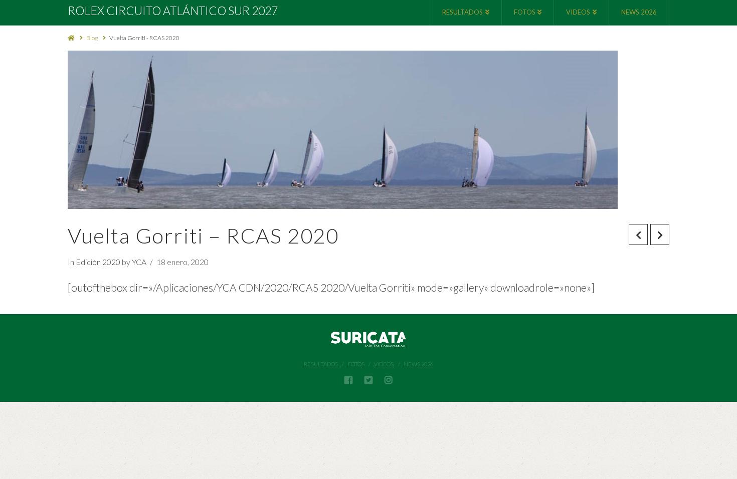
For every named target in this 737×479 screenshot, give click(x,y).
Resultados (321, 364)
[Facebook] (348, 379)
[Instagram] (389, 379)
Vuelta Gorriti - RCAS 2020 (144, 38)
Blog (92, 38)
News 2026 (418, 364)
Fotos (356, 364)
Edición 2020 (98, 262)
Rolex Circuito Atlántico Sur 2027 (173, 11)
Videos (384, 364)
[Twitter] (368, 379)
